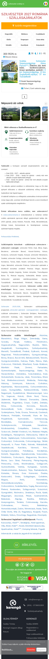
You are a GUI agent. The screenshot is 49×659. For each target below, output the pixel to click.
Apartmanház (7, 529)
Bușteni (36, 345)
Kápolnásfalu (6, 387)
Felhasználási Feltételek (10, 237)
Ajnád (44, 492)
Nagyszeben (24, 345)
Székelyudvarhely (39, 348)
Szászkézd (42, 489)
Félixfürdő (17, 364)
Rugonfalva (17, 403)
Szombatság (41, 483)
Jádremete (5, 399)
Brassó (11, 358)
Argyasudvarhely (8, 345)
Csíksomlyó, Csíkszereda (12, 441)
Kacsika (43, 502)
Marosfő (4, 351)
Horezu (25, 505)
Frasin (44, 512)
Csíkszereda (16, 406)
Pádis (31, 361)
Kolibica (27, 342)
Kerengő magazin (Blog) (12, 628)
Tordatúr (20, 502)
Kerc (45, 448)
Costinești (43, 412)
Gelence (35, 428)
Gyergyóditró (6, 492)
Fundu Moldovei (40, 364)
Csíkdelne (43, 476)
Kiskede (31, 444)
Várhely (21, 467)
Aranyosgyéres (7, 502)
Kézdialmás (42, 451)
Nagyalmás (32, 515)
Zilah (45, 361)
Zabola (44, 399)
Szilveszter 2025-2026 (10, 306)
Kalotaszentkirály (31, 390)
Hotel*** (15, 523)
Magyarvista (31, 457)
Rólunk (6, 632)
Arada (38, 509)
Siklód (44, 441)
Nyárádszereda (28, 454)
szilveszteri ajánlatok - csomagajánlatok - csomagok (28, 310)
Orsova (24, 412)
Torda (17, 412)
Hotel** (15, 526)
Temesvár (33, 412)
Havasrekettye (7, 374)
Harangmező (19, 435)
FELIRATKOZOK (25, 559)
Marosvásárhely (21, 387)
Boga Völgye (20, 338)
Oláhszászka (31, 435)
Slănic (44, 345)
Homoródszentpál (8, 509)
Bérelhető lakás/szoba (34, 526)
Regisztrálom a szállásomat (32, 629)
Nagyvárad (6, 355)
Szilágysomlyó (29, 489)
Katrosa (24, 361)
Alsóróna (43, 335)
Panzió (39, 519)
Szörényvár (17, 383)
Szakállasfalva (21, 486)
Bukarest (23, 470)
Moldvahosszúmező (15, 380)
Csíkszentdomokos (39, 387)
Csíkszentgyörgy (33, 441)
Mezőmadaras (28, 464)
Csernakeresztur (25, 422)
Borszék (43, 406)
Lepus (4, 390)
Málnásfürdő (42, 444)
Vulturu (12, 515)
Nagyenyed (6, 393)
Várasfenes (42, 425)
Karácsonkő (6, 476)
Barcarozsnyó (41, 486)
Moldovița (31, 380)
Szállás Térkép (9, 624)
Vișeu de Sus (40, 415)
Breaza (15, 473)
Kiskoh (21, 396)
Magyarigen (6, 496)
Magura (4, 480)
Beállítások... (7, 650)
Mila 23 (17, 512)
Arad (45, 374)
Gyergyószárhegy (39, 355)
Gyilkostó (35, 351)
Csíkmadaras (7, 505)
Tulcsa (44, 396)
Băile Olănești (20, 399)
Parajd (16, 342)
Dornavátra (34, 399)
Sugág (31, 486)
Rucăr (38, 492)
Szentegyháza (22, 348)
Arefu (22, 480)
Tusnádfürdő (15, 351)
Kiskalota (5, 473)
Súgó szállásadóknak (34, 634)
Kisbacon (5, 415)
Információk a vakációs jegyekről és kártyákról (21, 533)
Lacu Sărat (14, 460)
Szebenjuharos (7, 412)
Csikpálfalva (23, 428)
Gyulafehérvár (19, 393)
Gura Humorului (30, 473)
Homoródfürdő (7, 409)
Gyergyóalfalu (15, 390)
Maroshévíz (6, 338)
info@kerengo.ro (36, 599)
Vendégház (25, 523)
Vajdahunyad (13, 438)
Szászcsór (5, 432)
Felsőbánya (28, 451)
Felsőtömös (6, 457)
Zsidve (20, 509)
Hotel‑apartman (37, 523)
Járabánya (29, 492)
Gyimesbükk (23, 419)
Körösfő (4, 454)
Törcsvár (43, 422)
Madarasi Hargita (39, 432)
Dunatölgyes (6, 435)
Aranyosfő (5, 444)
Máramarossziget (34, 393)
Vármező (35, 448)
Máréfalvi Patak (10, 367)
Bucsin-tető (20, 358)
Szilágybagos (29, 476)
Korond (44, 351)
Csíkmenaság (32, 502)
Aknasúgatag (41, 409)
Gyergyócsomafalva (10, 451)
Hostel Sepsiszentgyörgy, (30, 81)
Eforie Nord (32, 396)
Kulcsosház (6, 523)
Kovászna (19, 377)
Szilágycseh (42, 464)
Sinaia (17, 476)
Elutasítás (31, 650)
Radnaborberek (40, 470)
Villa (3, 526)
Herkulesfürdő (7, 377)
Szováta (4, 342)
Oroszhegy (21, 515)
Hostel (21, 526)
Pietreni (4, 489)
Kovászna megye (26, 84)
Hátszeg (4, 383)
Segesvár (11, 396)
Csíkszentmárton (28, 438)
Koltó (45, 428)
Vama (44, 338)
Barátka (30, 499)
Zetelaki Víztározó (19, 432)
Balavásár (5, 499)
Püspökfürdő (6, 419)
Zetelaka (43, 403)
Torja (30, 470)
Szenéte (43, 467)
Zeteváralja (34, 338)
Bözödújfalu (6, 422)
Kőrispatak (26, 425)
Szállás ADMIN (32, 624)
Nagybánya (27, 512)
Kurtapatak (32, 467)
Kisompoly (42, 515)
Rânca (38, 361)
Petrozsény (26, 460)
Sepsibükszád (7, 448)
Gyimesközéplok (8, 371)
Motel (8, 526)
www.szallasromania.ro (11, 215)
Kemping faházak (29, 529)
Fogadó (41, 529)
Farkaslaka (42, 367)
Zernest (28, 367)
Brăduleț (4, 515)
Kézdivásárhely (7, 428)
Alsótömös (5, 403)
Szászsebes (42, 454)
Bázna (4, 460)
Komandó (26, 415)
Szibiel (44, 390)
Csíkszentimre (7, 486)
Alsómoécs (19, 492)
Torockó (43, 358)
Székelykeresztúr (8, 425)
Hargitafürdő (6, 348)
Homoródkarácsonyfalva (11, 483)
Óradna (44, 473)
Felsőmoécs (42, 342)
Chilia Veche (6, 512)
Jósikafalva (21, 374)
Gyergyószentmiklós (10, 361)
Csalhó (35, 403)
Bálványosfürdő (32, 358)
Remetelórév (41, 480)
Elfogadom (41, 650)
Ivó (30, 432)
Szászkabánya (34, 374)
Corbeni (29, 409)
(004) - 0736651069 (35, 605)
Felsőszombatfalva (21, 355)
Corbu (16, 464)
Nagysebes (15, 454)
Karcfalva (22, 448)
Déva (3, 406)
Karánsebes (15, 489)
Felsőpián (16, 415)
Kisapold (36, 512)
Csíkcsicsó (6, 364)
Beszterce (42, 457)
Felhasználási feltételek (35, 638)
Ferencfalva (36, 377)
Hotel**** (17, 529)
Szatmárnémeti (40, 496)
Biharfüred (27, 364)
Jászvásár (18, 496)
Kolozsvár (30, 383)
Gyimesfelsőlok (8, 467)
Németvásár (30, 509)
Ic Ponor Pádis (19, 444)
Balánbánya (42, 505)
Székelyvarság (40, 419)
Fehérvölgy (42, 380)
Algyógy (18, 499)
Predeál (26, 351)
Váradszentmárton (9, 470)
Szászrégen (42, 438)
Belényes (43, 499)
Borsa (3, 358)
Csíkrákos (42, 383)
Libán (27, 377)
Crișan (27, 403)
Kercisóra (31, 406)
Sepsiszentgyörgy (26, 371)
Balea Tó (42, 371)
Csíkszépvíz (18, 457)
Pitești (28, 496)
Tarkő (44, 509)
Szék (19, 409)
